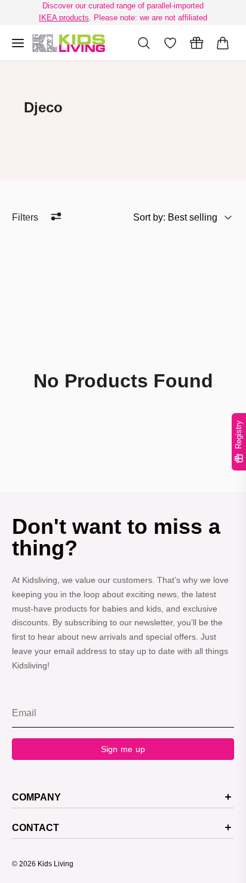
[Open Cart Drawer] (222, 43)
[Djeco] (68, 43)
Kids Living (55, 864)
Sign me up (123, 749)
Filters (25, 217)
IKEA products (64, 17)
